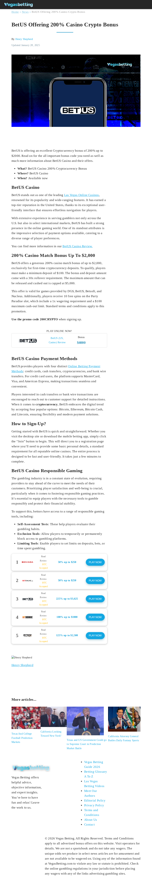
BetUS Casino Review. (77, 246)
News (25, 11)
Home (15, 11)
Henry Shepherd (24, 39)
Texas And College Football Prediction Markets (21, 737)
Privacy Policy (94, 805)
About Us (90, 819)
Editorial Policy (95, 800)
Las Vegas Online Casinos (81, 195)
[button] (59, 340)
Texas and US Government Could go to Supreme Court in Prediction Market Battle (86, 744)
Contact (89, 824)
